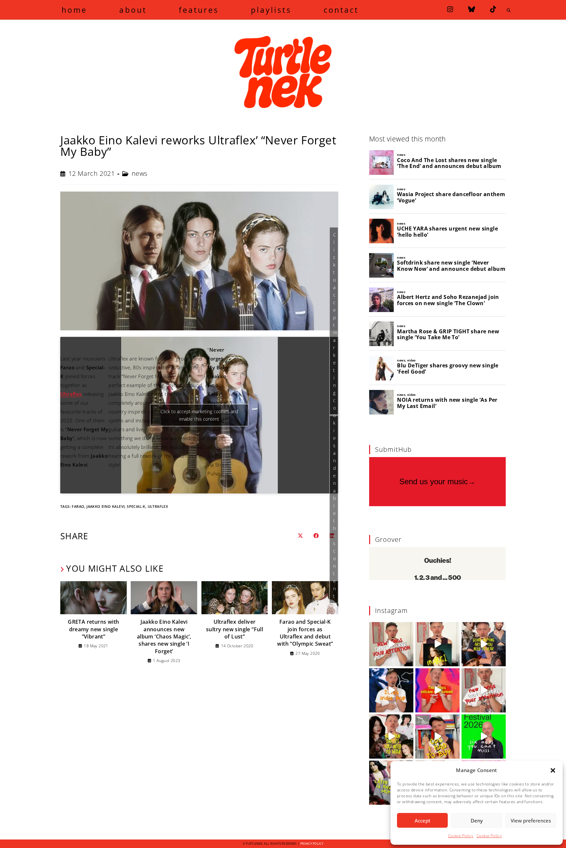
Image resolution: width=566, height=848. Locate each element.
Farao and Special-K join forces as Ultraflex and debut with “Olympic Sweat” (305, 632)
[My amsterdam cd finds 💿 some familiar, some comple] (437, 736)
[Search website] (508, 10)
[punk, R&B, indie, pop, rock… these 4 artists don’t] (484, 644)
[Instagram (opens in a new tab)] (450, 9)
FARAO (78, 506)
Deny (477, 820)
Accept (422, 820)
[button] (553, 770)
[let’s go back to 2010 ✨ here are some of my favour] (391, 690)
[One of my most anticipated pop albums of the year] (437, 644)
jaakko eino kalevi (105, 506)
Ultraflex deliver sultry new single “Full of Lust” (234, 629)
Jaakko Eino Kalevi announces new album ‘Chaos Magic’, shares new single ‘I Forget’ (164, 636)
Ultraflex (71, 394)
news (139, 173)
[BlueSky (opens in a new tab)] (471, 9)
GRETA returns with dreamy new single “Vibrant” (93, 629)
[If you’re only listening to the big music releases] (391, 644)
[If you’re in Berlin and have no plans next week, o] (484, 736)
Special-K (136, 506)
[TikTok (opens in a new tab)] (493, 9)
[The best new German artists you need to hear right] (391, 736)
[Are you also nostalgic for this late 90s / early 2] (437, 690)
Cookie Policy (460, 836)
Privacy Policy (311, 843)
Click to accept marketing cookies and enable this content (335, 415)
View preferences (531, 820)
